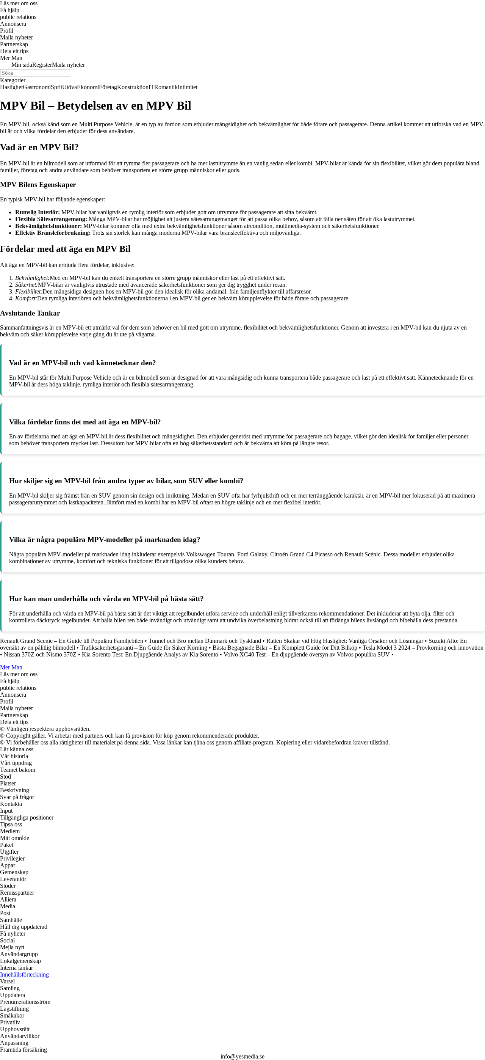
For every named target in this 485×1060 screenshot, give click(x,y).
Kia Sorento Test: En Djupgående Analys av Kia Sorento (150, 654)
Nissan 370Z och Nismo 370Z (40, 654)
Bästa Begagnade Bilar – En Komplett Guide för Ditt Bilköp (285, 647)
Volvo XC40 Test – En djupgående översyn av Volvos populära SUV (307, 654)
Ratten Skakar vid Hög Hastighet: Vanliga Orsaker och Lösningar (344, 641)
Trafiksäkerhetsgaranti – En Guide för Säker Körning (143, 647)
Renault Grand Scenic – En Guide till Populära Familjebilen (71, 641)
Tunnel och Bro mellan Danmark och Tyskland (205, 641)
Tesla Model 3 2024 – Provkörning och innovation (423, 647)
